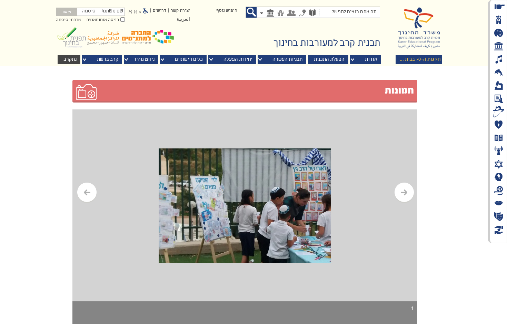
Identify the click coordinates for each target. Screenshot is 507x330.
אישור (66, 12)
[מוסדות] (270, 13)
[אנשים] (291, 13)
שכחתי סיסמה (68, 20)
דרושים (159, 10)
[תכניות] (312, 13)
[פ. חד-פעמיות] (302, 13)
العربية (183, 19)
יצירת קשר (180, 10)
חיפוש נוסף (226, 10)
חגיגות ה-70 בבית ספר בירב (412, 59)
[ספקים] (280, 13)
